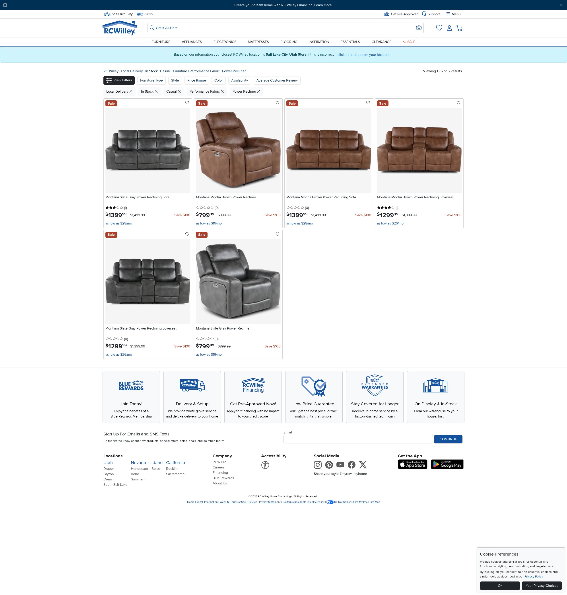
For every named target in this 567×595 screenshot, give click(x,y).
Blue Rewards (223, 478)
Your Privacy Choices (542, 585)
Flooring (288, 42)
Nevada (138, 462)
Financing (220, 472)
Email (288, 432)
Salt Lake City (122, 13)
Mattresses (258, 42)
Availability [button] (239, 80)
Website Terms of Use (233, 502)
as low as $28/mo (118, 223)
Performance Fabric (205, 71)
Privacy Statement (270, 502)
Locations (113, 456)
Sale (410, 42)
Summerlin (139, 479)
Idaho (157, 462)
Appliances (192, 42)
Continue (448, 439)
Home (190, 502)
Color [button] (218, 80)
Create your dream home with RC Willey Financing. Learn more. (283, 5)
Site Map (375, 502)
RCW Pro (219, 462)
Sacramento (175, 474)
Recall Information (207, 502)
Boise (155, 468)
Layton (108, 474)
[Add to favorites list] (187, 103)
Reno (135, 474)
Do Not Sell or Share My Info (351, 502)
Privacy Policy (533, 576)
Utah (108, 462)
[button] (54, 5)
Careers (219, 467)
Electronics (225, 42)
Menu (456, 14)
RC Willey (110, 71)
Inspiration (319, 42)
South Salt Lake (115, 484)
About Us (220, 483)
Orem (107, 479)
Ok (500, 585)
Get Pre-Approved (405, 14)
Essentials (350, 42)
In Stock (152, 71)
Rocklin (172, 468)
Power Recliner (234, 71)
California (175, 462)
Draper (108, 468)
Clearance (381, 42)
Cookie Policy (316, 502)
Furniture (161, 42)
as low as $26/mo (390, 223)
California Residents (294, 502)
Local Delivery (132, 71)
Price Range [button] (196, 80)
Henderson (139, 468)
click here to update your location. (364, 55)
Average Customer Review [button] (277, 80)
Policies (252, 502)
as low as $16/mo (209, 223)
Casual (165, 71)
